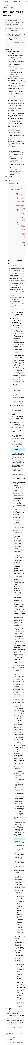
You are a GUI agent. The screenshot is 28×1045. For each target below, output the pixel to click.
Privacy (7, 1042)
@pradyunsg (17, 1040)
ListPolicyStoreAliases (13, 76)
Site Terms (12, 1042)
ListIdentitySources (15, 305)
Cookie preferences (18, 1042)
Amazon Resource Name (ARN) (18, 541)
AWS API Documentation (16, 28)
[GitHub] (14, 1038)
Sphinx (11, 1040)
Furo (21, 1040)
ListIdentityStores (13, 161)
